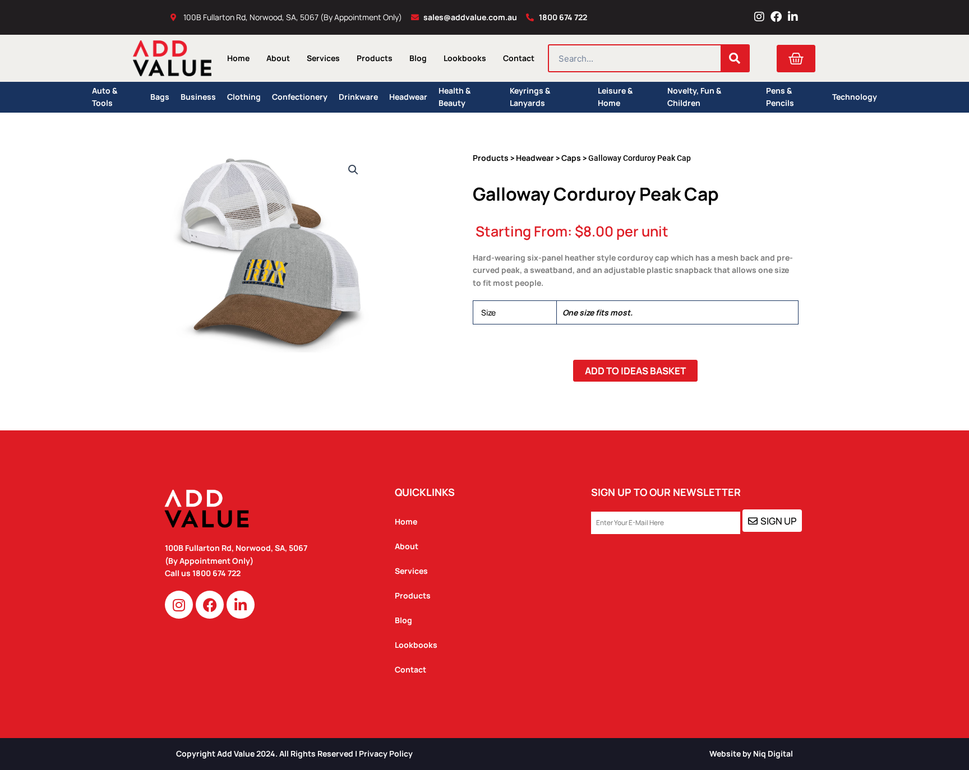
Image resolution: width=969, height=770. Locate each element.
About (278, 58)
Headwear (408, 96)
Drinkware (358, 96)
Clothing (244, 96)
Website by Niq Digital (751, 753)
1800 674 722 (217, 573)
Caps (571, 157)
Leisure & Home (615, 97)
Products (375, 58)
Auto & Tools (104, 97)
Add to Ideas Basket (635, 370)
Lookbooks (465, 58)
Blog (418, 58)
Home (238, 58)
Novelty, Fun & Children (694, 97)
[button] (353, 170)
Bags (159, 96)
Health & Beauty (454, 97)
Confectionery (299, 96)
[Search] (735, 58)
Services (323, 58)
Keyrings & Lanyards (530, 97)
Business (198, 96)
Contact (518, 58)
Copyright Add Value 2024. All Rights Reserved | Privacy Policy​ (294, 753)
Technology (854, 96)
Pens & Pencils (780, 97)
